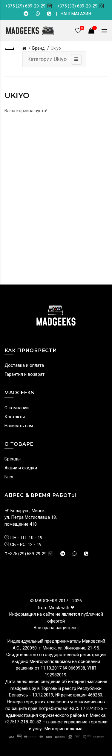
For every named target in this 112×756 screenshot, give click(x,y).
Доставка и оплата (24, 365)
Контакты (14, 416)
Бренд (38, 48)
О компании (16, 407)
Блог (9, 477)
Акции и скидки (20, 468)
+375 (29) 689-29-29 (25, 6)
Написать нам (18, 425)
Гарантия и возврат (24, 374)
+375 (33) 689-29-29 (77, 6)
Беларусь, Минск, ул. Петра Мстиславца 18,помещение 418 (30, 517)
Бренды (12, 459)
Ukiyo (56, 48)
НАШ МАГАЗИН (76, 13)
